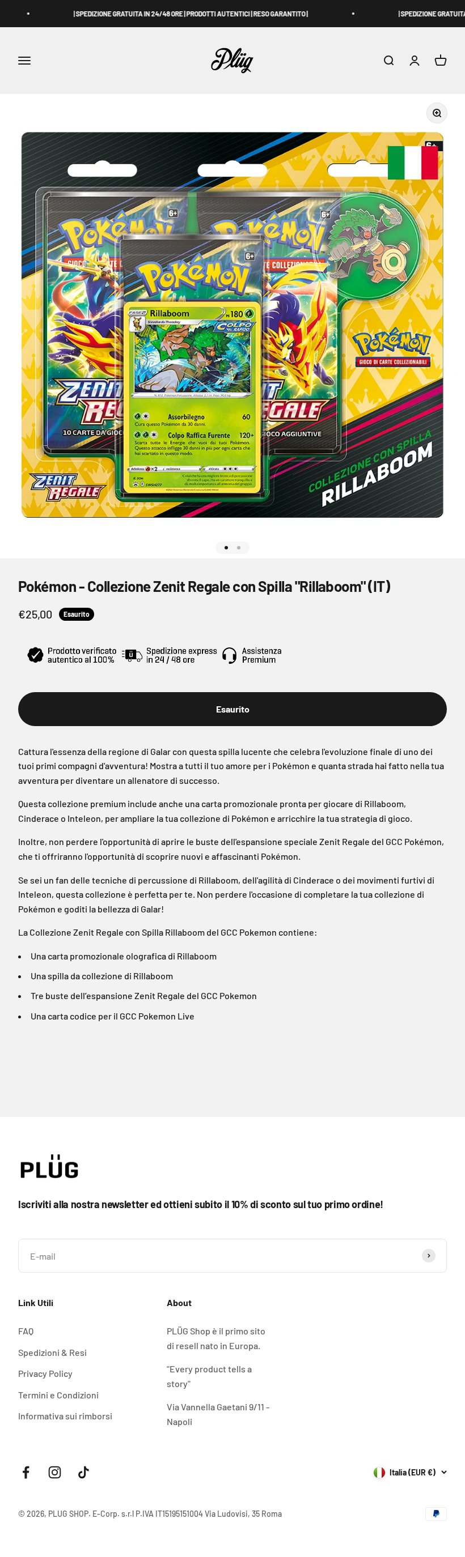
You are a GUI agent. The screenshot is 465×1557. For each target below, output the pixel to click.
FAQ (25, 1330)
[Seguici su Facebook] (25, 1472)
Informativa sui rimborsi (65, 1415)
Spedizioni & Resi (52, 1352)
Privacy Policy (45, 1373)
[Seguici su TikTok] (83, 1472)
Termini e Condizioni (58, 1394)
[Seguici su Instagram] (54, 1472)
